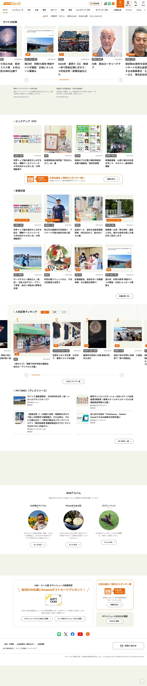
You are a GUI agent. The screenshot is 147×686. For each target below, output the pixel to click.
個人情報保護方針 (8, 648)
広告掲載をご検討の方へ (26, 644)
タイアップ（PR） (102, 10)
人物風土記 (117, 10)
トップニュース (17, 10)
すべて (5, 10)
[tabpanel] (40, 51)
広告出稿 (96, 3)
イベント (129, 10)
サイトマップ (32, 648)
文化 (29, 10)
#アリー (62, 16)
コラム (138, 10)
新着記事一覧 (124, 296)
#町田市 (54, 16)
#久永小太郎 (83, 16)
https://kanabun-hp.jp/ (62, 96)
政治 (62, 10)
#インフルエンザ (96, 16)
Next (120, 80)
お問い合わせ (130, 646)
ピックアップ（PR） (83, 10)
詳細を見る (111, 179)
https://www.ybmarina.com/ (21, 96)
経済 (70, 10)
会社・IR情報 (9, 644)
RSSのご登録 (114, 621)
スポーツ (53, 10)
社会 (36, 10)
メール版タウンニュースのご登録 (70, 619)
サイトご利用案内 (21, 648)
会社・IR (128, 5)
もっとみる (38, 545)
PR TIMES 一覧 (123, 441)
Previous (26, 80)
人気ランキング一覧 (73, 381)
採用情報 (41, 644)
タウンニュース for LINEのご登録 (36, 619)
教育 (44, 10)
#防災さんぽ (71, 16)
